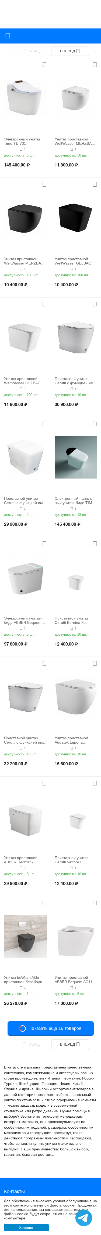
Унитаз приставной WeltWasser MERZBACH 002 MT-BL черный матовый (25, 261)
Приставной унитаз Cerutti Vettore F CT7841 (71, 860)
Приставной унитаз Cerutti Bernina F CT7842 (71, 620)
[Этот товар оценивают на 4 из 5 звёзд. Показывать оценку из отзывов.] (11, 149)
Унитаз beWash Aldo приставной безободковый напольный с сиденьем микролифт (24, 979)
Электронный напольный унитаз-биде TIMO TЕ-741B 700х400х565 (75, 500)
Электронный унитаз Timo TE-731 (22, 141)
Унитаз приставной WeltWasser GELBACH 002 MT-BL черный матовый (74, 261)
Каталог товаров (8, 36)
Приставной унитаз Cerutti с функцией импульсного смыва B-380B (24, 740)
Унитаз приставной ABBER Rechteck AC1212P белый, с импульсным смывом (24, 860)
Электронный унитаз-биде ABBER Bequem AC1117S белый (23, 620)
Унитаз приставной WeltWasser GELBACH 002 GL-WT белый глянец (23, 381)
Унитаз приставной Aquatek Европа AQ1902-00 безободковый (71, 740)
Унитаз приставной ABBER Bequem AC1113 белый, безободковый (75, 979)
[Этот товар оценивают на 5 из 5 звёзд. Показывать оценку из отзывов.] (62, 149)
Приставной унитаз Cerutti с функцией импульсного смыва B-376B (75, 381)
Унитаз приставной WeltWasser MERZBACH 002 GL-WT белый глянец (76, 141)
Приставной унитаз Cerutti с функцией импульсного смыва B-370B (24, 500)
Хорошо (26, 1227)
